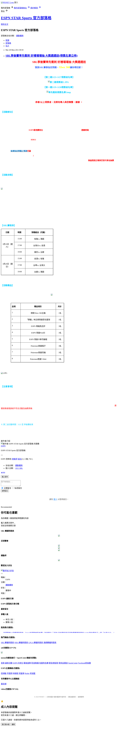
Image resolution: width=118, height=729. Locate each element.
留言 (20, 459)
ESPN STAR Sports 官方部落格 (26, 18)
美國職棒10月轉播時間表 (13, 632)
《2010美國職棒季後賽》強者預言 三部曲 (41, 632)
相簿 (7, 40)
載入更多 (5, 477)
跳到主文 (4, 24)
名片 (7, 46)
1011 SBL (19, 468)
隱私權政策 (72, 697)
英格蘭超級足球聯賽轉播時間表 (71, 632)
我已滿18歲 (5, 724)
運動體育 (20, 36)
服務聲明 (81, 697)
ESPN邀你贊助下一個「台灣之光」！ (99, 632)
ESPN (3, 446)
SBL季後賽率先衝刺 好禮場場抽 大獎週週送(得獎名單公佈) (42, 55)
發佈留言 (5, 491)
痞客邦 (15, 459)
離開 (13, 724)
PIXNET (41, 697)
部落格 (8, 43)
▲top (3, 472)
